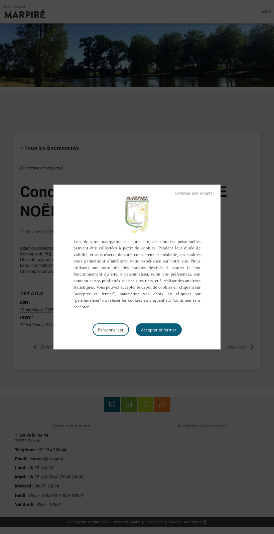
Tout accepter (159, 329)
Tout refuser (194, 193)
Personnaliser (111, 329)
